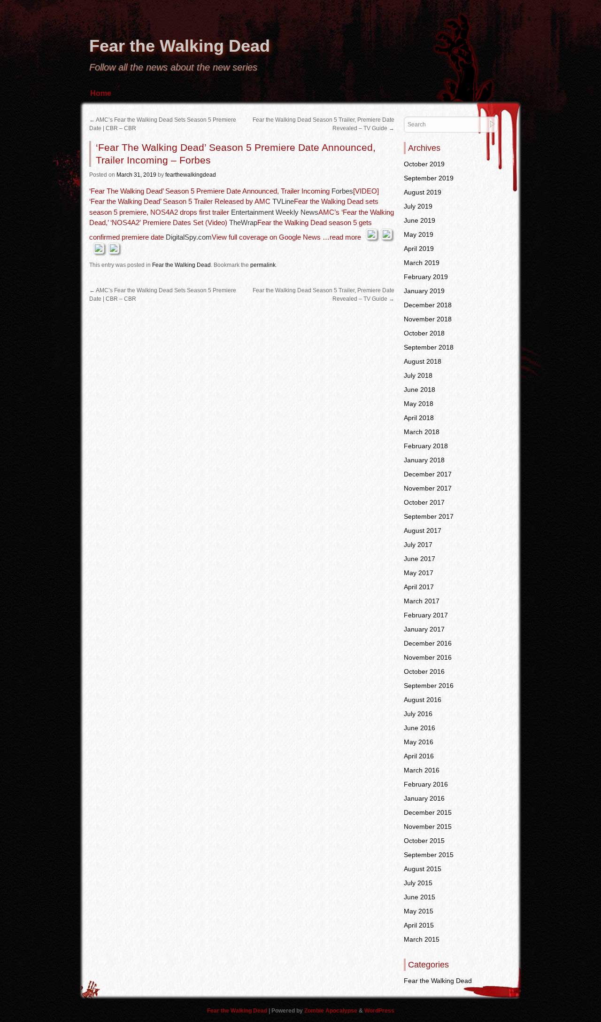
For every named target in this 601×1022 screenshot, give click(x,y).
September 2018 (429, 347)
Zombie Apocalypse (331, 1010)
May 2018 (418, 403)
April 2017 (419, 587)
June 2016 (419, 728)
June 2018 (419, 389)
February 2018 (426, 446)
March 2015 (421, 939)
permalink (263, 265)
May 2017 (418, 573)
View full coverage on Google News (266, 237)
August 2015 (422, 869)
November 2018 (428, 319)
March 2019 (421, 262)
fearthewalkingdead (190, 175)
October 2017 (424, 502)
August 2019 (422, 192)
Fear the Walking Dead (179, 45)
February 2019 (426, 277)
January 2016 (424, 798)
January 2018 (424, 460)
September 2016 (429, 685)
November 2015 (428, 826)
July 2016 (418, 714)
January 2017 (424, 629)
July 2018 (418, 375)
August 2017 (422, 530)
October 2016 (424, 671)
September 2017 (429, 516)
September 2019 (429, 178)
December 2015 (428, 812)
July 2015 (418, 883)
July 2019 (418, 206)
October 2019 (424, 164)
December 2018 (428, 305)
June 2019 (419, 220)
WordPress (379, 1010)
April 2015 (419, 925)
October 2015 (424, 840)
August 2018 (422, 361)
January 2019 (424, 291)
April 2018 (419, 417)
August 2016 (422, 699)
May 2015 (418, 911)
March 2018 (421, 432)
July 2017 (418, 544)
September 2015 (429, 854)
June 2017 (419, 558)
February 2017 (426, 615)
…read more (342, 237)
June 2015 (419, 897)
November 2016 (428, 657)
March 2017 (421, 601)
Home (100, 93)
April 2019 (419, 248)
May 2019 (418, 234)
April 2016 (419, 756)
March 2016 (421, 770)
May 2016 (418, 742)
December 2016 (428, 643)
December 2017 (428, 474)
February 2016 (426, 784)
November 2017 (428, 488)
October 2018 (424, 333)
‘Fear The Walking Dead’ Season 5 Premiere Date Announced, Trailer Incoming (209, 191)
